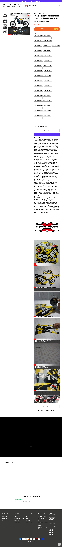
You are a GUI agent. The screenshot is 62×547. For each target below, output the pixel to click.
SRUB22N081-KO (38, 113)
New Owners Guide (42, 516)
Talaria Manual (41, 518)
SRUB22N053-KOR (38, 90)
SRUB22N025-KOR (38, 58)
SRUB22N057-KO (38, 95)
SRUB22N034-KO (47, 68)
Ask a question (47, 406)
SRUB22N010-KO (47, 43)
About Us (4, 518)
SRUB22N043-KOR (38, 80)
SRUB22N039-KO (38, 75)
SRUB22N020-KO (47, 50)
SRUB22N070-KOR (47, 98)
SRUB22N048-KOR (48, 85)
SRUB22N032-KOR (47, 65)
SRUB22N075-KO (38, 105)
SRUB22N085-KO (38, 118)
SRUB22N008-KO (47, 40)
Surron (14, 4)
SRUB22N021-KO (38, 53)
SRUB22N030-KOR (48, 63)
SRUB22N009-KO (38, 43)
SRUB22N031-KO (38, 65)
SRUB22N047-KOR (38, 85)
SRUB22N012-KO (47, 45)
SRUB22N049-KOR (39, 88)
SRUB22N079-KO (38, 110)
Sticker (8, 6)
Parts (13, 6)
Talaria (9, 4)
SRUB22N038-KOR (48, 73)
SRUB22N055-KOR (38, 93)
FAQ (38, 520)
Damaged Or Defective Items (43, 522)
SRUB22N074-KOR (48, 103)
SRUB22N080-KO (47, 110)
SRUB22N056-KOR (48, 93)
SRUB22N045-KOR (38, 83)
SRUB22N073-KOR (38, 103)
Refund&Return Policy (19, 518)
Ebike (4, 6)
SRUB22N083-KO (38, 115)
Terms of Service (17, 522)
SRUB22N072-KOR (48, 100)
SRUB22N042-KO (47, 78)
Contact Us (4, 516)
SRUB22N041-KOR (38, 78)
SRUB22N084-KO (47, 115)
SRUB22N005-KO (38, 38)
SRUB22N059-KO (38, 98)
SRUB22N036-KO (47, 70)
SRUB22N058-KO (47, 95)
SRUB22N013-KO (55, 45)
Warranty (28, 520)
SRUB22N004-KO (47, 35)
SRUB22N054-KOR (48, 90)
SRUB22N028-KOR (48, 60)
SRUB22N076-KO (47, 105)
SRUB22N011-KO (38, 45)
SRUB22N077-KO (38, 108)
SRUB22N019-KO (38, 50)
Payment (4, 520)
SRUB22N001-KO (38, 35)
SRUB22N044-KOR (48, 80)
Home (4, 4)
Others (18, 6)
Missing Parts (40, 525)
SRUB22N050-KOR (48, 88)
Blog (27, 516)
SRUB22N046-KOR (48, 83)
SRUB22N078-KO (47, 108)
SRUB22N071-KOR (38, 100)
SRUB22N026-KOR (48, 58)
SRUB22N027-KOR (38, 60)
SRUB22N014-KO (38, 48)
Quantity (37, 121)
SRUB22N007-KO (38, 40)
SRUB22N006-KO (47, 38)
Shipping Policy (17, 520)
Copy (56, 29)
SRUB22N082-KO (47, 113)
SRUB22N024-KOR (47, 55)
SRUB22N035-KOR (38, 70)
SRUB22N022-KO (47, 53)
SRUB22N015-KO (47, 48)
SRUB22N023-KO (38, 55)
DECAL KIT (40, 13)
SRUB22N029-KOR (39, 63)
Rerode (20, 4)
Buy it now (47, 134)
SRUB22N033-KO (38, 68)
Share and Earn (29, 522)
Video (27, 518)
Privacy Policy (17, 516)
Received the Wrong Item (42, 527)
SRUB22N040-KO (47, 75)
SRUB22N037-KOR (38, 73)
